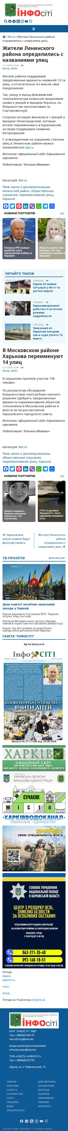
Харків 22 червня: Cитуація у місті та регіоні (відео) (46, 287)
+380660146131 (24, 1035)
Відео (10, 1106)
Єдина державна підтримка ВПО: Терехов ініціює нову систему (30, 615)
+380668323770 (24, 1060)
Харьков (8, 199)
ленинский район (15, 191)
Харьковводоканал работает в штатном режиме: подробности (47, 311)
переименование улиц (36, 195)
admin (14, 68)
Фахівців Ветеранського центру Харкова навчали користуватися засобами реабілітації (32, 622)
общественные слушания (21, 457)
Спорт (11, 1098)
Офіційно (13, 1102)
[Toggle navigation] (34, 28)
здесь (29, 147)
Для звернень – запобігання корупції (48, 1085)
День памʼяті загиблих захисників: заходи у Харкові (28, 606)
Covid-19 (12, 1089)
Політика (13, 1085)
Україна (12, 1081)
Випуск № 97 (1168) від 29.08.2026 (34, 740)
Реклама (43, 1102)
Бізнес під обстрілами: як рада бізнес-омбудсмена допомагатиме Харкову (27, 629)
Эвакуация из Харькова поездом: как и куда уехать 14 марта (47, 333)
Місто (11, 37)
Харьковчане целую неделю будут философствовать (16, 539)
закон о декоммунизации (30, 187)
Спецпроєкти (15, 1110)
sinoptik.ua (38, 1000)
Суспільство (15, 1093)
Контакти (44, 1106)
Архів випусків (57, 558)
